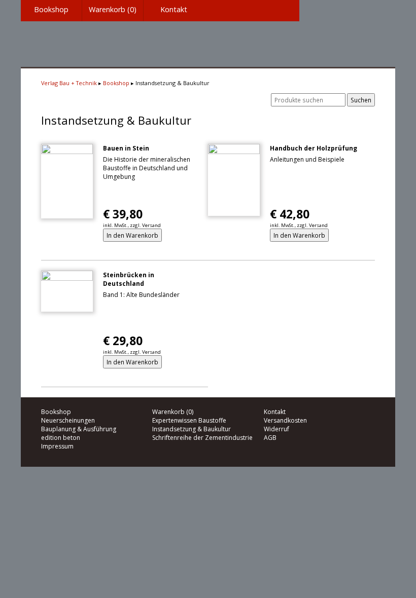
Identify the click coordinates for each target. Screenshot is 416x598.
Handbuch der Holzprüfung (313, 148)
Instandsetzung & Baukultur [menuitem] (191, 429)
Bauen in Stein (126, 148)
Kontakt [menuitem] (173, 9)
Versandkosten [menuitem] (285, 420)
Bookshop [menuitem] (51, 9)
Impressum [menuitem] (57, 446)
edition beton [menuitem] (60, 437)
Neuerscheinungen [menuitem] (68, 420)
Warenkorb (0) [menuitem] (112, 9)
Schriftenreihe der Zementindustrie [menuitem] (202, 437)
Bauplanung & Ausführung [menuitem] (78, 429)
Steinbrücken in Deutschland (128, 279)
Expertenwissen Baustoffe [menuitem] (189, 420)
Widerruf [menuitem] (276, 429)
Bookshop (116, 83)
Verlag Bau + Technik (69, 83)
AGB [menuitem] (270, 437)
